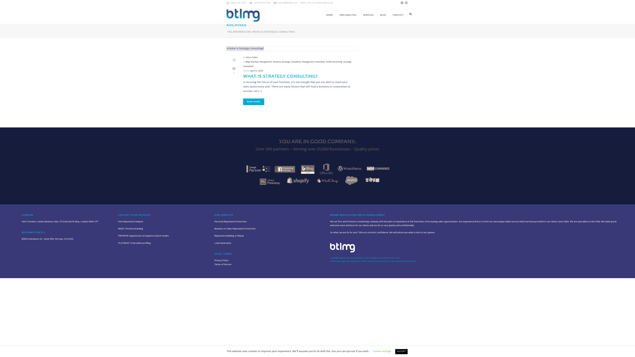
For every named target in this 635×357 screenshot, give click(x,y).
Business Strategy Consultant (287, 62)
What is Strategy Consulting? (280, 76)
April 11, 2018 (256, 71)
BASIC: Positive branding (130, 229)
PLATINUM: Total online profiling (134, 243)
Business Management (261, 62)
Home (329, 15)
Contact (398, 15)
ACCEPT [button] (401, 352)
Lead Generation (222, 243)
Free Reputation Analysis (130, 222)
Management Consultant (313, 62)
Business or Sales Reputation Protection (234, 229)
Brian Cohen (251, 57)
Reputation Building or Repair (229, 236)
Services (368, 15)
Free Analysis (347, 15)
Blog (383, 15)
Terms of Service (223, 265)
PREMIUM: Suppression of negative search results (143, 236)
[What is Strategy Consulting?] (292, 48)
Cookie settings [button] (382, 351)
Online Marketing (334, 62)
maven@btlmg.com (287, 3)
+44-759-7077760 (262, 3)
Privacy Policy (221, 261)
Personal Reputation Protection (230, 222)
